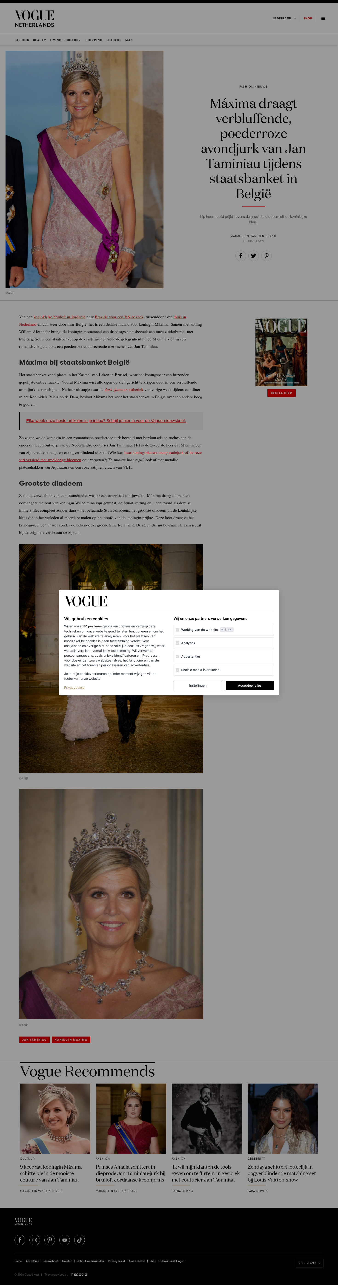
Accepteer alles (250, 685)
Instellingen (197, 685)
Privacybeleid (74, 687)
